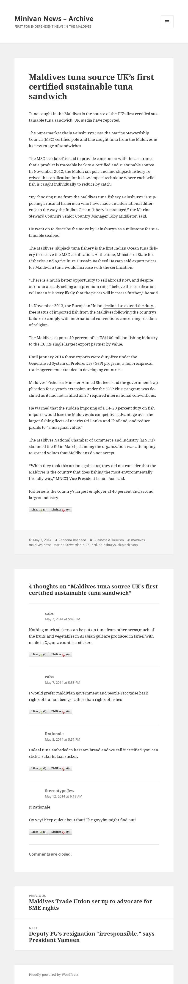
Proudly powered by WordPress (53, 974)
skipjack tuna (128, 545)
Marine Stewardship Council (75, 545)
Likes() (38, 509)
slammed (37, 446)
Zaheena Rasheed (72, 540)
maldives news (40, 545)
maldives (138, 540)
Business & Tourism (109, 540)
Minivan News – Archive (54, 18)
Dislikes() (60, 509)
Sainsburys (107, 545)
